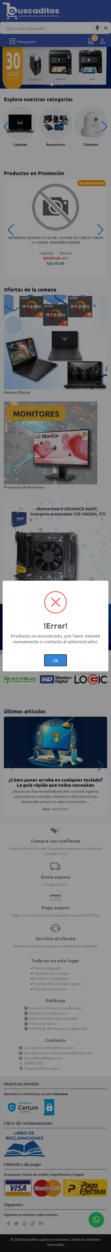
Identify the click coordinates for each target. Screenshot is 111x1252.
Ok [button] (55, 660)
